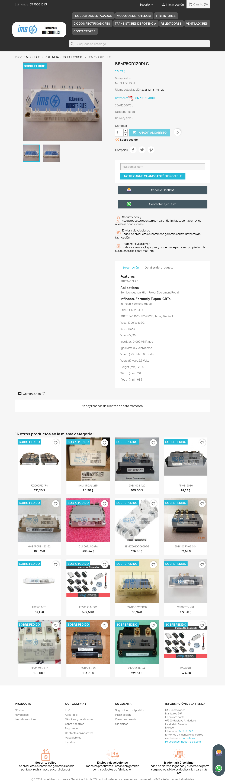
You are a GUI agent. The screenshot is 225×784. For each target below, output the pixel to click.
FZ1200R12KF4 (39, 485)
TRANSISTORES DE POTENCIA (135, 23)
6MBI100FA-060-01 (186, 546)
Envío (68, 710)
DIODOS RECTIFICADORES (91, 23)
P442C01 (185, 668)
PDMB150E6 (186, 485)
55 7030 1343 (38, 4)
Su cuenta (123, 704)
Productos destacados (92, 16)
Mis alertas (121, 724)
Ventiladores (197, 23)
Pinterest (151, 149)
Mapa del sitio (73, 737)
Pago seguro (73, 728)
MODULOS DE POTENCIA (134, 16)
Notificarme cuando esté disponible (153, 176)
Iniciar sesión (123, 714)
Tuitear (142, 149)
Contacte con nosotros (79, 733)
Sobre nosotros (74, 724)
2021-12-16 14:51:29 (153, 89)
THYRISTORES (166, 16)
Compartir (133, 149)
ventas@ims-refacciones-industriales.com (183, 739)
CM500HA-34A (137, 668)
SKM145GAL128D (88, 485)
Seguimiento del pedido (129, 710)
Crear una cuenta (125, 719)
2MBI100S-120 (137, 485)
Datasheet (135, 98)
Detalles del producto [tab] (159, 267)
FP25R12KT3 (39, 607)
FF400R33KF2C (88, 607)
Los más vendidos (25, 719)
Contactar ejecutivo (162, 204)
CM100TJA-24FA (88, 546)
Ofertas (19, 710)
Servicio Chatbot (162, 190)
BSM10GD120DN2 (137, 607)
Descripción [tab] (131, 267)
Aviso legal (71, 714)
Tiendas (70, 742)
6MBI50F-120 (88, 668)
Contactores (84, 31)
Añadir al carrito (149, 132)
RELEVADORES (171, 23)
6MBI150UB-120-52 (39, 546)
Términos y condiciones (79, 719)
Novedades (22, 714)
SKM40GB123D (39, 668)
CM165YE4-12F (185, 607)
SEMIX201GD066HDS (136, 546)
